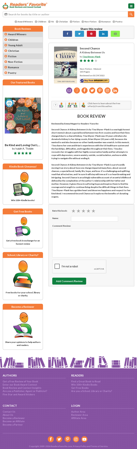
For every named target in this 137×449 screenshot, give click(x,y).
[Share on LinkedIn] (103, 34)
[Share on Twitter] (79, 34)
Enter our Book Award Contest (20, 384)
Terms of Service (99, 446)
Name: (55, 218)
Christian (63, 21)
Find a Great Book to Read (85, 381)
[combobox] (68, 14)
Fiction (76, 21)
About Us (8, 414)
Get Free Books (80, 387)
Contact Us (9, 411)
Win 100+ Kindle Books (84, 384)
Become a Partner (13, 424)
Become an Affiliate (14, 421)
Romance (106, 21)
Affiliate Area (78, 418)
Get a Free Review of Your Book (20, 381)
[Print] (115, 34)
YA (52, 21)
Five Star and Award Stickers (19, 394)
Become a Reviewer (14, 418)
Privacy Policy (80, 446)
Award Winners (25, 21)
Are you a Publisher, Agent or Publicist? (25, 391)
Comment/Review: (61, 225)
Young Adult (15, 45)
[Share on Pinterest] (91, 34)
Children (42, 21)
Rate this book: (59, 210)
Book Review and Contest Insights (22, 387)
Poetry (118, 21)
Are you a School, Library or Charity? (91, 391)
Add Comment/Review (69, 281)
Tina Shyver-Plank (91, 56)
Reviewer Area (79, 414)
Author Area (78, 411)
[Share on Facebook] (67, 34)
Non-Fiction (90, 21)
